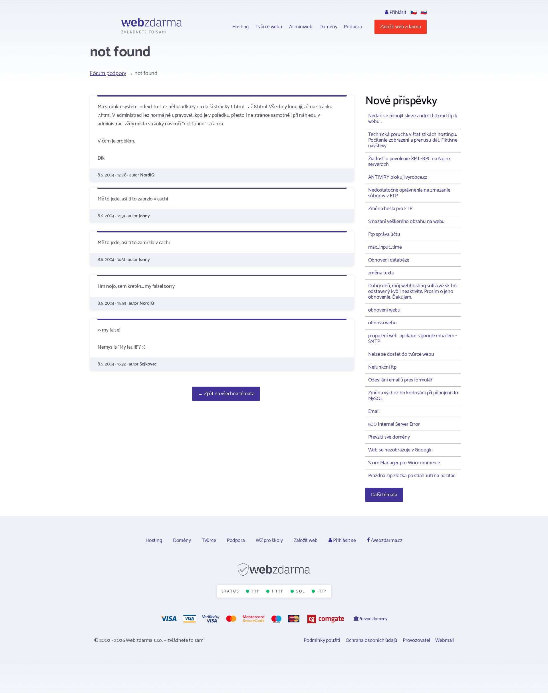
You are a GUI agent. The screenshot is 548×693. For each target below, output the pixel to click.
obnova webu (382, 323)
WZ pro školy (269, 540)
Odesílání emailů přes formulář (400, 380)
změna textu (381, 273)
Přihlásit (397, 12)
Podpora (353, 27)
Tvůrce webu (268, 27)
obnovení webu (384, 310)
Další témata (384, 495)
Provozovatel (416, 640)
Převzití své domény (389, 437)
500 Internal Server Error (394, 424)
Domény (328, 27)
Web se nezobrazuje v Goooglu (400, 450)
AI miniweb (301, 27)
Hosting (240, 27)
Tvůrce (209, 540)
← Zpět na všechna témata (226, 393)
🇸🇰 (423, 12)
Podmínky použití (322, 640)
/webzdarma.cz (386, 540)
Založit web (306, 540)
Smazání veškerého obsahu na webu (406, 221)
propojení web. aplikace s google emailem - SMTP (412, 339)
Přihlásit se (344, 540)
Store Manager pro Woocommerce (404, 463)
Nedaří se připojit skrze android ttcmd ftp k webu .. (412, 119)
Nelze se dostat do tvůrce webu (401, 354)
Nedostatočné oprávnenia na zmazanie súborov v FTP (409, 193)
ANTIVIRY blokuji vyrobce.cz (398, 177)
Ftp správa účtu (384, 234)
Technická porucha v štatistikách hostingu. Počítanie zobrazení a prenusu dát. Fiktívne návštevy (413, 140)
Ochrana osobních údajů (372, 640)
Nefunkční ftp (382, 367)
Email (374, 411)
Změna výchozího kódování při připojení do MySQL (413, 396)
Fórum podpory (108, 73)
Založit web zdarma (400, 27)
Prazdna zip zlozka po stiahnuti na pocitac (412, 475)
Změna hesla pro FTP (390, 208)
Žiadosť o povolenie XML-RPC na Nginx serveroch (409, 161)
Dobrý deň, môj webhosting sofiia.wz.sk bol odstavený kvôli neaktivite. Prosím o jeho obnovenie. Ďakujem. (413, 292)
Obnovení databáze (389, 260)
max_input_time (385, 247)
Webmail (444, 640)
